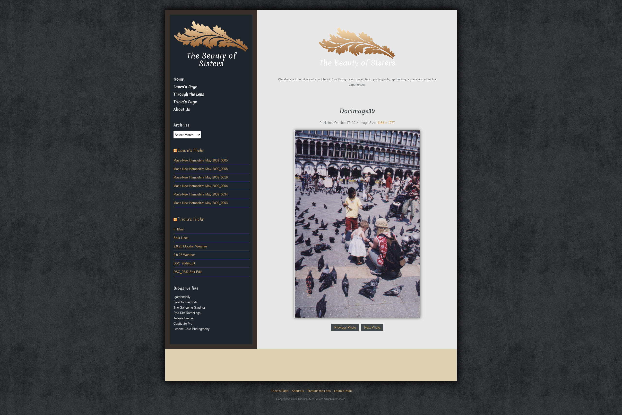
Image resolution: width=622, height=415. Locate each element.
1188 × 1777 (386, 123)
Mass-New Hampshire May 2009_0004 (200, 186)
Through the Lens (188, 94)
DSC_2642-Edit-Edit (187, 272)
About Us (181, 109)
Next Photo (372, 327)
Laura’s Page (185, 86)
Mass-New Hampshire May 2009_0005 (200, 160)
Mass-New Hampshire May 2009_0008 (200, 169)
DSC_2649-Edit (184, 263)
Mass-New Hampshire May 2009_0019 (200, 177)
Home (178, 79)
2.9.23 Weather (184, 255)
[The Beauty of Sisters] (357, 42)
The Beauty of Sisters (357, 63)
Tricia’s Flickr (191, 219)
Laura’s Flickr (191, 150)
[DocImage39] (357, 224)
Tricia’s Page (185, 101)
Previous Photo (345, 327)
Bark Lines (181, 238)
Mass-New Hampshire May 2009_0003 (200, 203)
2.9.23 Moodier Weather (190, 246)
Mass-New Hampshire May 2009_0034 (200, 194)
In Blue (178, 229)
